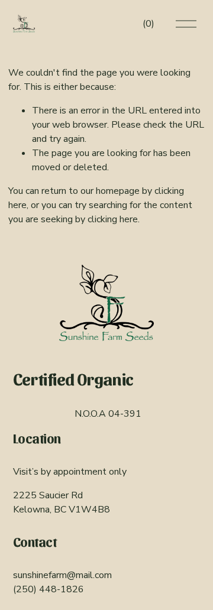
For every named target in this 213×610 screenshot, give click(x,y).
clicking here (113, 219)
